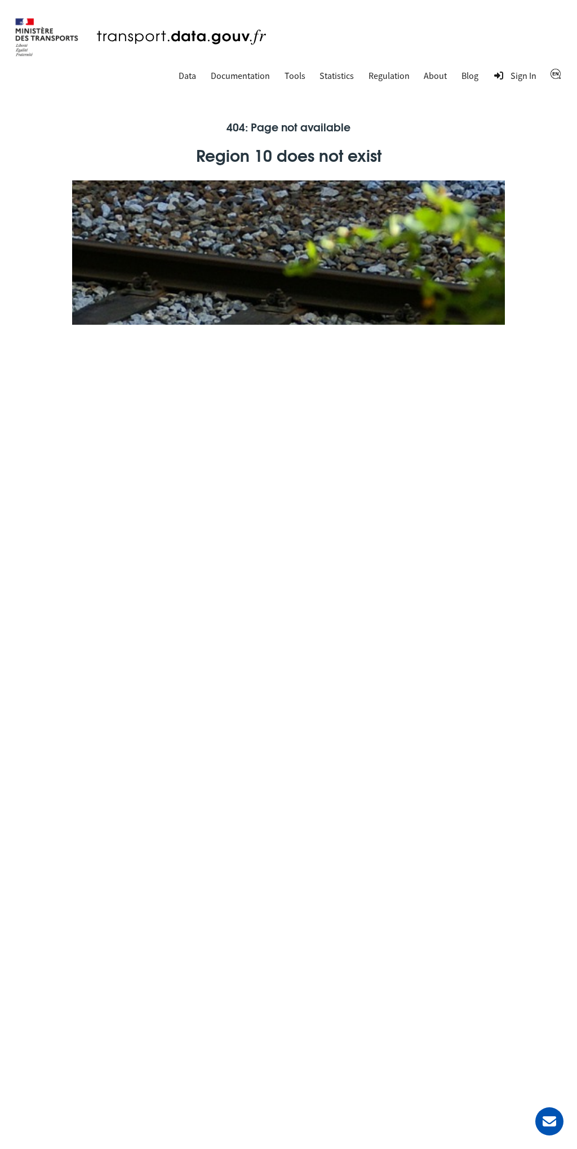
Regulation (389, 75)
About (435, 75)
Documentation (240, 75)
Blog (469, 75)
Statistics (336, 75)
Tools (295, 75)
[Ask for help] (549, 1121)
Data (187, 75)
